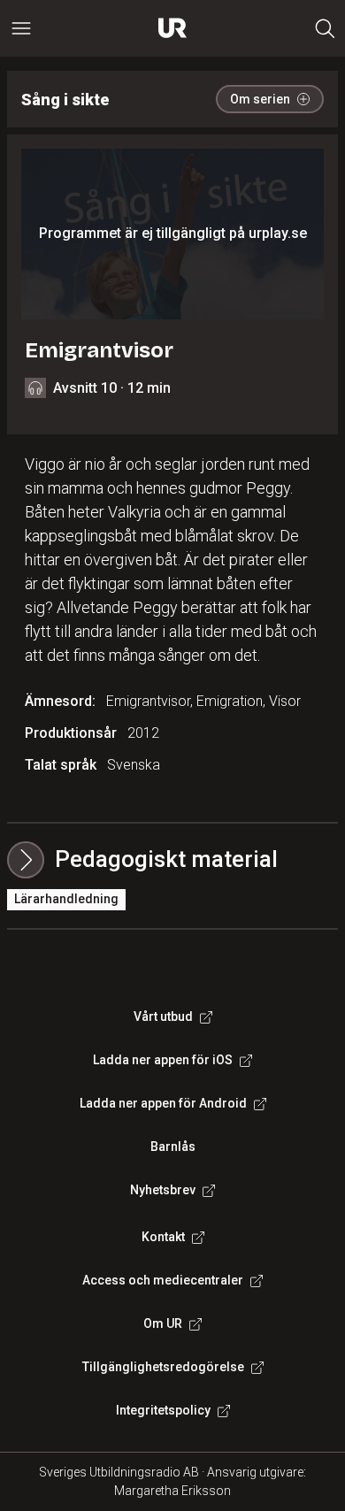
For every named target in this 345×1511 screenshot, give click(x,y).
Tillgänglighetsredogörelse (163, 1367)
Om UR (162, 1323)
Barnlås (173, 1146)
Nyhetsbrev (163, 1190)
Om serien (260, 99)
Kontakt (163, 1237)
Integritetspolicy (163, 1410)
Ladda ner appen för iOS (163, 1060)
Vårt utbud (163, 1016)
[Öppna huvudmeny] (21, 28)
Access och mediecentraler (162, 1280)
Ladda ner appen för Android (163, 1103)
